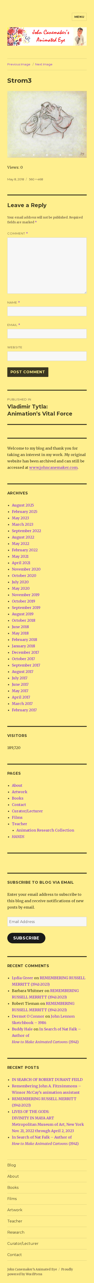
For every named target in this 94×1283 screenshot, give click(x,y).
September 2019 (26, 607)
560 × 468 (36, 179)
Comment (17, 233)
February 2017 (24, 710)
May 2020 (21, 588)
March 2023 (22, 524)
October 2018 (23, 620)
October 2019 (23, 601)
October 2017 (23, 658)
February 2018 (24, 639)
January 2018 (23, 646)
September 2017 (26, 665)
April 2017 (21, 697)
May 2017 (20, 690)
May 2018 (20, 633)
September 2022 (26, 530)
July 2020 (20, 582)
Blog (11, 1165)
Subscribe (26, 938)
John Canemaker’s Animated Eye (32, 1269)
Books (18, 798)
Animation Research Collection (45, 830)
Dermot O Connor (28, 1016)
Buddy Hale (22, 1029)
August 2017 (22, 671)
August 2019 (23, 614)
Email (13, 325)
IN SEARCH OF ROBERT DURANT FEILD (47, 1079)
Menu (79, 17)
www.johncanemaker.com (53, 467)
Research (15, 1232)
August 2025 (23, 505)
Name (13, 302)
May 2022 (20, 543)
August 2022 (23, 537)
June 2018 (20, 626)
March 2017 (22, 703)
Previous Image (18, 64)
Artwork (19, 792)
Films (17, 817)
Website (14, 347)
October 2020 (24, 575)
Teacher (19, 824)
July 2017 (19, 678)
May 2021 (20, 556)
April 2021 (21, 562)
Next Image (43, 64)
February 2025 (24, 511)
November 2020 (26, 569)
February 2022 (25, 550)
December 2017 (25, 652)
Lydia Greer (22, 978)
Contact (19, 804)
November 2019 (25, 594)
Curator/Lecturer (27, 811)
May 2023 (20, 518)
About (17, 785)
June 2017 (20, 684)
